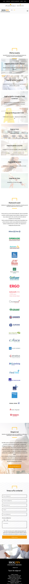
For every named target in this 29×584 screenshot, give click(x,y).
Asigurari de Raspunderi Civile (14, 113)
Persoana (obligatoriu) (6, 518)
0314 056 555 (20, 6)
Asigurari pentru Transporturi (14, 581)
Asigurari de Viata (14, 178)
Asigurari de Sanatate (14, 162)
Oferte (25, 1)
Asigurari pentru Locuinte (14, 146)
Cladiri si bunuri (14, 574)
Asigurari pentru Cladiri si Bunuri (15, 64)
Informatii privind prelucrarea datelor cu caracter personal (14, 534)
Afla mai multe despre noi (15, 466)
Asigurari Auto (14, 129)
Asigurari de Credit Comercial (14, 578)
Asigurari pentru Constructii (14, 80)
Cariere (21, 1)
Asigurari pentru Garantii (14, 577)
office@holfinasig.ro (10, 6)
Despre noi (8, 1)
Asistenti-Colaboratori (15, 1)
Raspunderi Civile (15, 580)
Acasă (4, 1)
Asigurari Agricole (14, 582)
